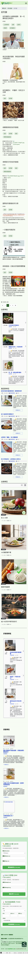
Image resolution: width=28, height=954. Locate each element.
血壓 (13, 24)
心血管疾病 (6, 24)
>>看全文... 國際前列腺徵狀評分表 (10, 222)
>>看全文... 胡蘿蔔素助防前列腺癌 (10, 155)
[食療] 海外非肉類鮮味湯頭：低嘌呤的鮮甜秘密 (13, 783)
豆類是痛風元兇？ (8, 816)
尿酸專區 (5, 753)
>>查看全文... (18, 410)
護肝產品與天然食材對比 (15, 701)
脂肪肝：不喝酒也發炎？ (15, 677)
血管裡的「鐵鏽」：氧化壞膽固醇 (9, 437)
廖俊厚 (5, 28)
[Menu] (26, 3)
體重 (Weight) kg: (7, 887)
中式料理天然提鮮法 (14, 325)
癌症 (16, 133)
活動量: (4, 918)
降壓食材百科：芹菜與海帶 (15, 347)
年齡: (4, 913)
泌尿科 (18, 24)
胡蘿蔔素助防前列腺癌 (10, 127)
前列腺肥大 (12, 28)
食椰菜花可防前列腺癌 (10, 162)
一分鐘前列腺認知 (9, 230)
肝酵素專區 (12, 655)
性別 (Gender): (6, 850)
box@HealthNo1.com (21, 948)
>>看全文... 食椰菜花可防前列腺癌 (10, 196)
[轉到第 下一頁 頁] (12, 305)
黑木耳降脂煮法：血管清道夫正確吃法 (11, 459)
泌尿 (5, 98)
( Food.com (5, 942)
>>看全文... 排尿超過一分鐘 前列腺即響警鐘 (12, 295)
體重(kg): (20, 913)
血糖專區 (3, 514)
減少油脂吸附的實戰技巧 (7, 414)
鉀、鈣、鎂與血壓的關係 (15, 372)
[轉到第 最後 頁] (15, 305)
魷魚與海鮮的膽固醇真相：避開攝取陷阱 (11, 391)
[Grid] (22, 485)
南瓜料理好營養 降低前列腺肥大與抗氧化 (14, 57)
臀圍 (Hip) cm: (6, 861)
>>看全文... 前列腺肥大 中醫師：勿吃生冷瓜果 (13, 120)
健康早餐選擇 (5, 587)
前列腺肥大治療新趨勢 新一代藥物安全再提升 (14, 17)
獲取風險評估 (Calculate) (14, 867)
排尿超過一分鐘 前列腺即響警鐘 (14, 266)
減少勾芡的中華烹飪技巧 (9, 622)
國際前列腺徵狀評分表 (10, 203)
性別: (4, 908)
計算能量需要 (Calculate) (14, 924)
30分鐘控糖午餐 (6, 552)
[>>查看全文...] (25, 322)
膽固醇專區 (12, 393)
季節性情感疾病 (7, 137)
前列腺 (4, 21)
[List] (25, 485)
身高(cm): (12, 913)
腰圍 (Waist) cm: (6, 856)
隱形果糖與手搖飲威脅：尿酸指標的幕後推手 (13, 751)
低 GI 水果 (4, 518)
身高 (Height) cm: (7, 882)
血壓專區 (10, 326)
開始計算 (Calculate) (14, 894)
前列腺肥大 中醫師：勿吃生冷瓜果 (14, 91)
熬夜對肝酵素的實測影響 (15, 653)
